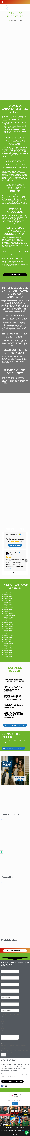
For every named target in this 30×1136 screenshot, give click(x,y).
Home (9, 20)
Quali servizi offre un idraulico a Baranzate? (14, 680)
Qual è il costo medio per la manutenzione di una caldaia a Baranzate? (14, 715)
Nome (3, 968)
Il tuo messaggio (5, 1033)
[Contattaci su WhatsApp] (27, 1133)
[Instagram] (6, 1086)
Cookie (15, 1132)
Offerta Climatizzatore (10, 814)
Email (2, 981)
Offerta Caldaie (7, 877)
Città (2, 1001)
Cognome (3, 975)
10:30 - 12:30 (4, 1021)
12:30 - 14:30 (4, 1024)
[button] (25, 7)
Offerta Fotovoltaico (9, 940)
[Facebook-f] (2, 1086)
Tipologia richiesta (5, 1007)
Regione (3, 994)
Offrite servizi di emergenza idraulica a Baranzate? (13, 705)
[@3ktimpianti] (10, 1095)
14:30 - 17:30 (4, 1028)
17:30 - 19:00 (4, 1031)
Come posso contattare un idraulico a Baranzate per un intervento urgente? (15, 688)
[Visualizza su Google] (7, 553)
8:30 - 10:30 (3, 1018)
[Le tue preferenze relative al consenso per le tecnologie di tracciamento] (1, 852)
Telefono (3, 988)
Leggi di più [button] (9, 568)
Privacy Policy (14, 1047)
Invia (4, 1054)
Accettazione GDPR (6, 1042)
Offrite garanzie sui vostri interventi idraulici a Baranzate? (13, 697)
